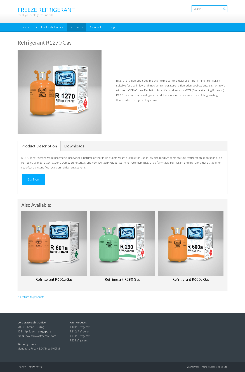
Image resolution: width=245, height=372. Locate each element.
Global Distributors (49, 27)
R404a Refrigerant (80, 327)
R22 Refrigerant (79, 340)
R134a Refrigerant (80, 336)
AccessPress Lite (218, 366)
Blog (111, 27)
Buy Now (33, 179)
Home (25, 27)
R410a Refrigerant (80, 331)
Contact (95, 27)
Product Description (39, 145)
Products (76, 27)
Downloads (74, 145)
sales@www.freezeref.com (41, 336)
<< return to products (31, 297)
